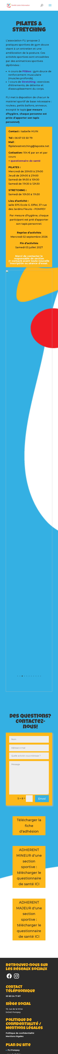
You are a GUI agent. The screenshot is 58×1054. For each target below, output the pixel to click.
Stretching (29, 81)
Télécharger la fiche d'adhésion (29, 825)
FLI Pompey (14, 1050)
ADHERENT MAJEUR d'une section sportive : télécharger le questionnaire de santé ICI (29, 919)
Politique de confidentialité (20, 1033)
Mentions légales (14, 1036)
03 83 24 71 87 (13, 996)
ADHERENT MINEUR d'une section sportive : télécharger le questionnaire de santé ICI (29, 867)
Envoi (42, 798)
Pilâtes (27, 71)
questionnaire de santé (25, 160)
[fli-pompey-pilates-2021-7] (29, 691)
